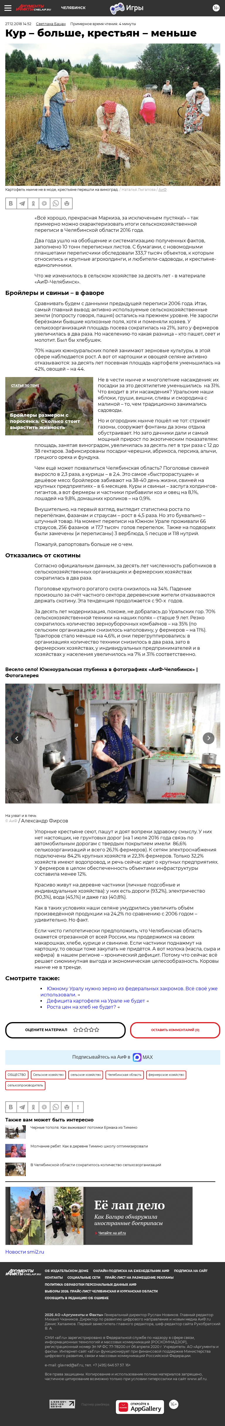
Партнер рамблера (95, 1404)
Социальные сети (83, 1278)
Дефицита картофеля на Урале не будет (96, 1001)
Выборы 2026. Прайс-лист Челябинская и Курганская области (101, 1291)
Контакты (54, 1278)
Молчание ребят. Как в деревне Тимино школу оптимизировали (89, 1146)
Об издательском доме (66, 1271)
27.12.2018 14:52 (18, 24)
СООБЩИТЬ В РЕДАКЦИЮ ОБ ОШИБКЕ (77, 1298)
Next (209, 738)
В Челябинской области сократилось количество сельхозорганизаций (95, 1165)
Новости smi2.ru (24, 1252)
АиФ (162, 189)
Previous (16, 738)
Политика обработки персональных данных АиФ (91, 1285)
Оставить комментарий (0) (175, 1030)
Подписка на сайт (190, 1271)
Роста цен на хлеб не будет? (81, 1007)
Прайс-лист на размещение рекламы (139, 1278)
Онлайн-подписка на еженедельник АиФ (131, 1271)
